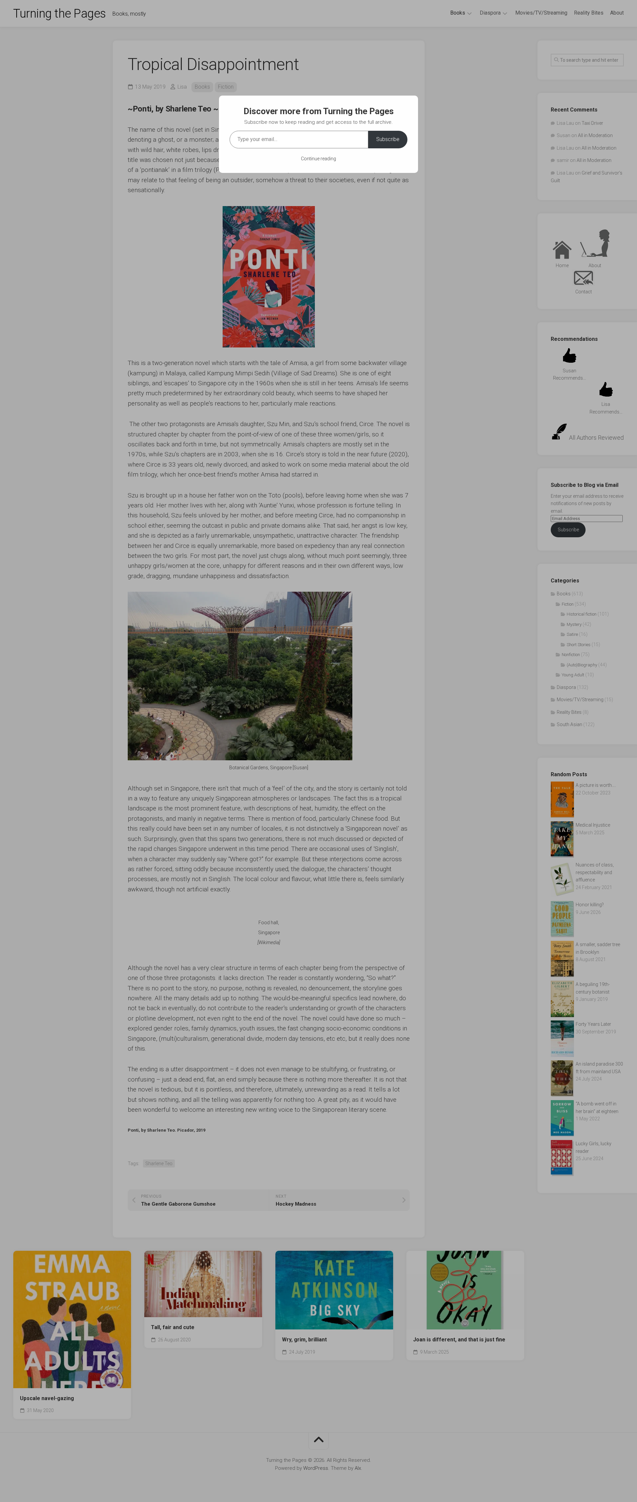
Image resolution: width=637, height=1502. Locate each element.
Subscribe (387, 139)
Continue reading (318, 158)
